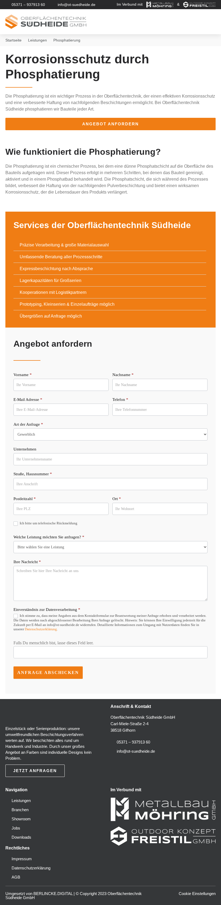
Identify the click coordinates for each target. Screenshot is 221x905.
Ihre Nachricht (27, 562)
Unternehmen (24, 449)
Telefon (120, 399)
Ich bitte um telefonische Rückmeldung (48, 523)
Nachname (123, 375)
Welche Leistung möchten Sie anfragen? (48, 537)
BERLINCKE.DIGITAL (52, 893)
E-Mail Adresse (27, 399)
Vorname (22, 375)
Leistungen (37, 40)
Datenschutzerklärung (41, 629)
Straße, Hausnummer (32, 474)
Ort (116, 499)
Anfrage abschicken (48, 672)
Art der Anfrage (28, 424)
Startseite (13, 40)
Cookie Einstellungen (197, 893)
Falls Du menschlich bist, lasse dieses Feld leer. (53, 643)
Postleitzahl (24, 499)
